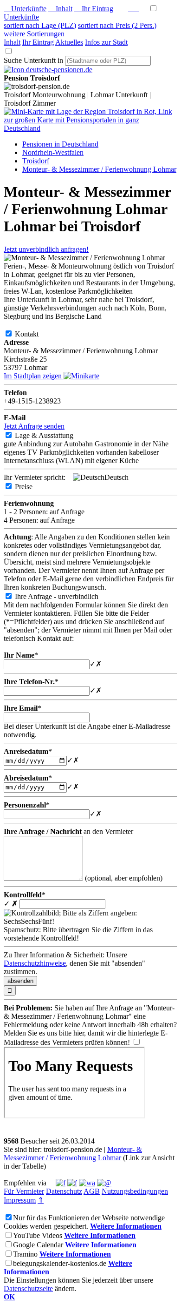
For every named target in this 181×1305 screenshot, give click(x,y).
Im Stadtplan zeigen (34, 376)
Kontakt (34, 334)
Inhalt (60, 9)
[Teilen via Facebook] (60, 1183)
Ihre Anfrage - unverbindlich (64, 596)
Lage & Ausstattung (51, 435)
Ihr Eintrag (93, 9)
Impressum (20, 1200)
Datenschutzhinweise (35, 963)
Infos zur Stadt (106, 42)
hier (78, 1033)
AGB (92, 1191)
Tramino (25, 1254)
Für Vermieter (24, 1191)
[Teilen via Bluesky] (72, 1183)
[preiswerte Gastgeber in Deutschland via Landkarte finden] (90, 128)
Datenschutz (64, 1191)
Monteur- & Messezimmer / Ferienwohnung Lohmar (73, 1153)
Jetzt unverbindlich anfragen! (46, 249)
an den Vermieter (68, 831)
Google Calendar (38, 1245)
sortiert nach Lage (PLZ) (40, 25)
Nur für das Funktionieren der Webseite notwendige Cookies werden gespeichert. (84, 1222)
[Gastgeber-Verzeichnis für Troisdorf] (48, 70)
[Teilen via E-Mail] (104, 1183)
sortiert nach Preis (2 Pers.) (117, 25)
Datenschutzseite (28, 1288)
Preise (31, 487)
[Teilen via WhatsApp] (87, 1183)
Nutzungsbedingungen (135, 1191)
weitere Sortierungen (34, 34)
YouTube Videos (37, 1235)
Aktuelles (69, 42)
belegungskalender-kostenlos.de (59, 1263)
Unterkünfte (25, 9)
